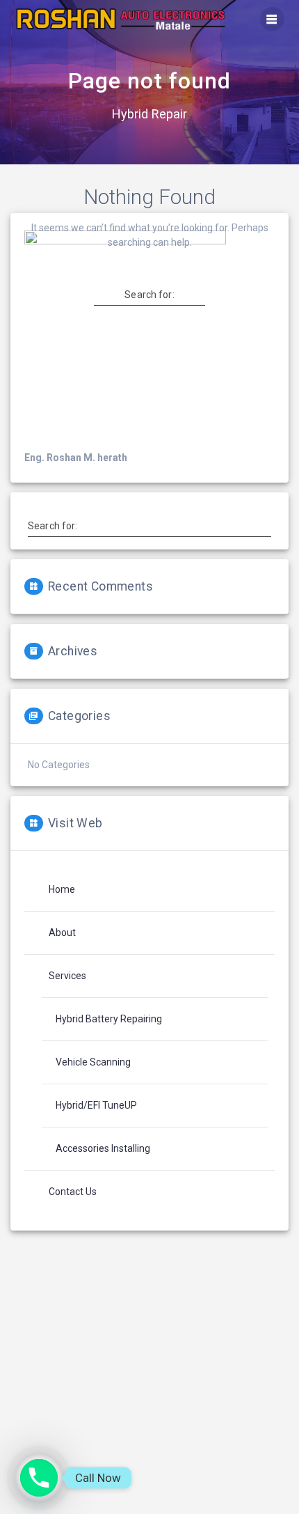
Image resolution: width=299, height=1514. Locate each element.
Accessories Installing (103, 1148)
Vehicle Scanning (93, 1062)
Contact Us (73, 1191)
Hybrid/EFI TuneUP (96, 1105)
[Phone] (39, 1478)
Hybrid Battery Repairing (109, 1018)
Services (67, 975)
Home (62, 889)
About (62, 932)
